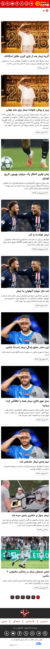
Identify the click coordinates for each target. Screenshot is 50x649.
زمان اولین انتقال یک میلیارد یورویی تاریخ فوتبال (26, 176)
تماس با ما (17, 628)
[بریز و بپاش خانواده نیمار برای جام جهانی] (25, 91)
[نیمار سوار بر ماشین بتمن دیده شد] (25, 496)
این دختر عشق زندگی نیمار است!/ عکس (27, 347)
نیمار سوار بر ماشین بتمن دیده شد (30, 515)
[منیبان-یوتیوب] (12, 4)
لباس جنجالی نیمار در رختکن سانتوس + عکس (28, 574)
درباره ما (34, 628)
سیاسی (44, 621)
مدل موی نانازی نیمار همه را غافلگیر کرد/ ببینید (27, 403)
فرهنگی (17, 621)
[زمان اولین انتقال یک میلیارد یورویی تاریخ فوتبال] (25, 155)
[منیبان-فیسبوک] (17, 4)
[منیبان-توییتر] (22, 4)
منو (44, 10)
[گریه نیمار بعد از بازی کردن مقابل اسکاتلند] (25, 37)
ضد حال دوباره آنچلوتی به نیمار (32, 291)
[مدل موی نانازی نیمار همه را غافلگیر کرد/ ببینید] (25, 382)
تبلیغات (26, 628)
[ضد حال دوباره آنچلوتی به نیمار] (25, 272)
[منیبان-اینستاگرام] (26, 4)
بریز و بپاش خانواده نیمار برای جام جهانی (27, 110)
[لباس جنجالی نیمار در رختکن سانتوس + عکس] (25, 552)
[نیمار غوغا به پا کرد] (25, 216)
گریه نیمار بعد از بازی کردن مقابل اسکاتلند (26, 56)
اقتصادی (30, 621)
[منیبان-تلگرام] (31, 4)
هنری (4, 621)
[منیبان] (42, 4)
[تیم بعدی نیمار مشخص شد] (25, 442)
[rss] (8, 4)
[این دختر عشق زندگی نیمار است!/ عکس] (25, 328)
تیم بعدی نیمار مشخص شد (34, 462)
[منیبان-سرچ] (45, 633)
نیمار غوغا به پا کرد (39, 235)
